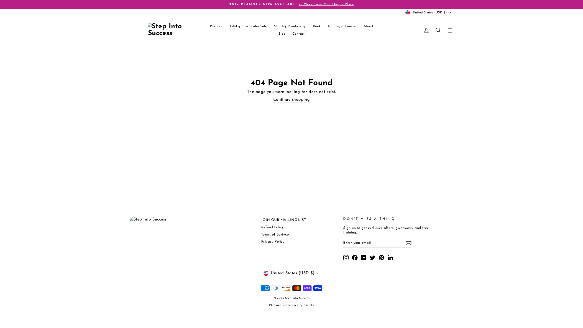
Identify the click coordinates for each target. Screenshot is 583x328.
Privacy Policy (272, 241)
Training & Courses (342, 26)
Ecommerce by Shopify (298, 305)
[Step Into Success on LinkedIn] (390, 257)
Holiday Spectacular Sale (247, 26)
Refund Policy (272, 227)
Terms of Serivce (275, 234)
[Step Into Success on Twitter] (372, 257)
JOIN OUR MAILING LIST (283, 220)
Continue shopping (291, 100)
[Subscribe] (409, 243)
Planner (216, 26)
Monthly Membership (290, 26)
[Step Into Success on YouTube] (363, 257)
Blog (282, 34)
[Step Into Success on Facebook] (355, 257)
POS (272, 305)
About (368, 26)
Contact (298, 34)
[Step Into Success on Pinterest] (381, 257)
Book (317, 26)
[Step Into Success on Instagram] (346, 257)
